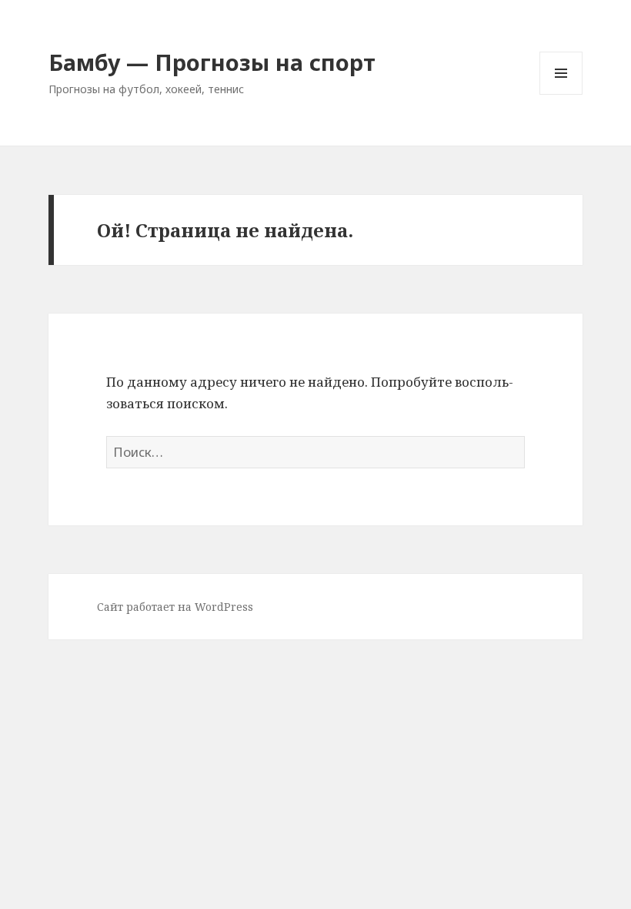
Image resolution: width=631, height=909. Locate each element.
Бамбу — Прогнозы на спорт (212, 62)
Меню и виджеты (561, 94)
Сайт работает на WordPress (175, 606)
